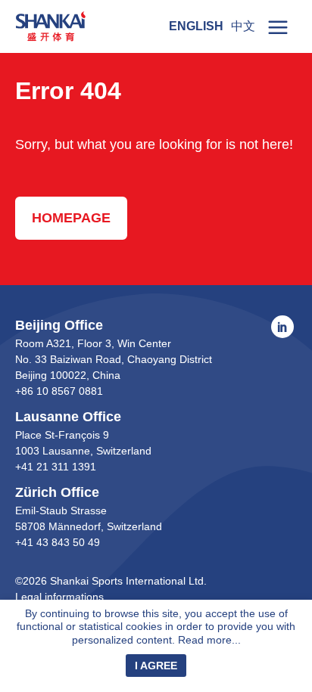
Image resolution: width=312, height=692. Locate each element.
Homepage (71, 217)
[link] (278, 26)
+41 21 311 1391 (55, 467)
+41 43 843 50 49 (57, 542)
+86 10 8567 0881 (59, 391)
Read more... (209, 640)
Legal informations (59, 597)
